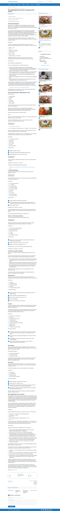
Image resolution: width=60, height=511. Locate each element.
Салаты (14, 4)
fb (45, 510)
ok (41, 510)
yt (43, 510)
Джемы (23, 4)
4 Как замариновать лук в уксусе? (13, 21)
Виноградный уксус (10, 490)
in (49, 510)
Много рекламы (42, 60)
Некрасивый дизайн (43, 61)
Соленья (18, 4)
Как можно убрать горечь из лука (14, 126)
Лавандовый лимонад (42, 92)
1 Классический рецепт (12, 16)
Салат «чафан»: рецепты (33, 490)
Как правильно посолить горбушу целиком (18, 491)
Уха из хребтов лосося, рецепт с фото (45, 38)
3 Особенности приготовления (13, 19)
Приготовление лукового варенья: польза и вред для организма (25, 491)
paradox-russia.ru (13, 1)
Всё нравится (42, 56)
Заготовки (10, 4)
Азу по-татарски (41, 24)
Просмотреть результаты (45, 65)
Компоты (32, 4)
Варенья (27, 4)
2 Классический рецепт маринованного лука (15, 18)
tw (47, 510)
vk (51, 510)
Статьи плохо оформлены (44, 57)
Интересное (38, 4)
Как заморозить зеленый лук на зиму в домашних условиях (19, 87)
